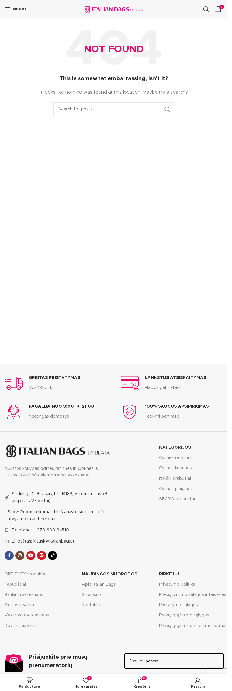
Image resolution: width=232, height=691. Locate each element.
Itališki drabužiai (175, 478)
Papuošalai (15, 584)
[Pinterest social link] (41, 555)
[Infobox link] (42, 383)
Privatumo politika (177, 584)
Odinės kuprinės (175, 468)
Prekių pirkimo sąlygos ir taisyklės (192, 595)
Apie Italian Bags (99, 584)
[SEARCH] (167, 109)
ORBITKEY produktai (25, 574)
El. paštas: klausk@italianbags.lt (43, 541)
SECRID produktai (177, 499)
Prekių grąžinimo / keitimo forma (192, 626)
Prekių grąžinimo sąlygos (184, 615)
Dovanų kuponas (21, 626)
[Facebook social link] (9, 555)
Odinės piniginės (176, 489)
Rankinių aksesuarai (24, 595)
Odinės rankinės (175, 458)
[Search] (206, 9)
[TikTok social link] (52, 555)
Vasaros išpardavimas (27, 615)
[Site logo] (114, 9)
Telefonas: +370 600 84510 (40, 530)
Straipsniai (92, 595)
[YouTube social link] (30, 555)
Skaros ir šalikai (20, 605)
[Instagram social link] (19, 555)
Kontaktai (91, 605)
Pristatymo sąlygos (178, 605)
